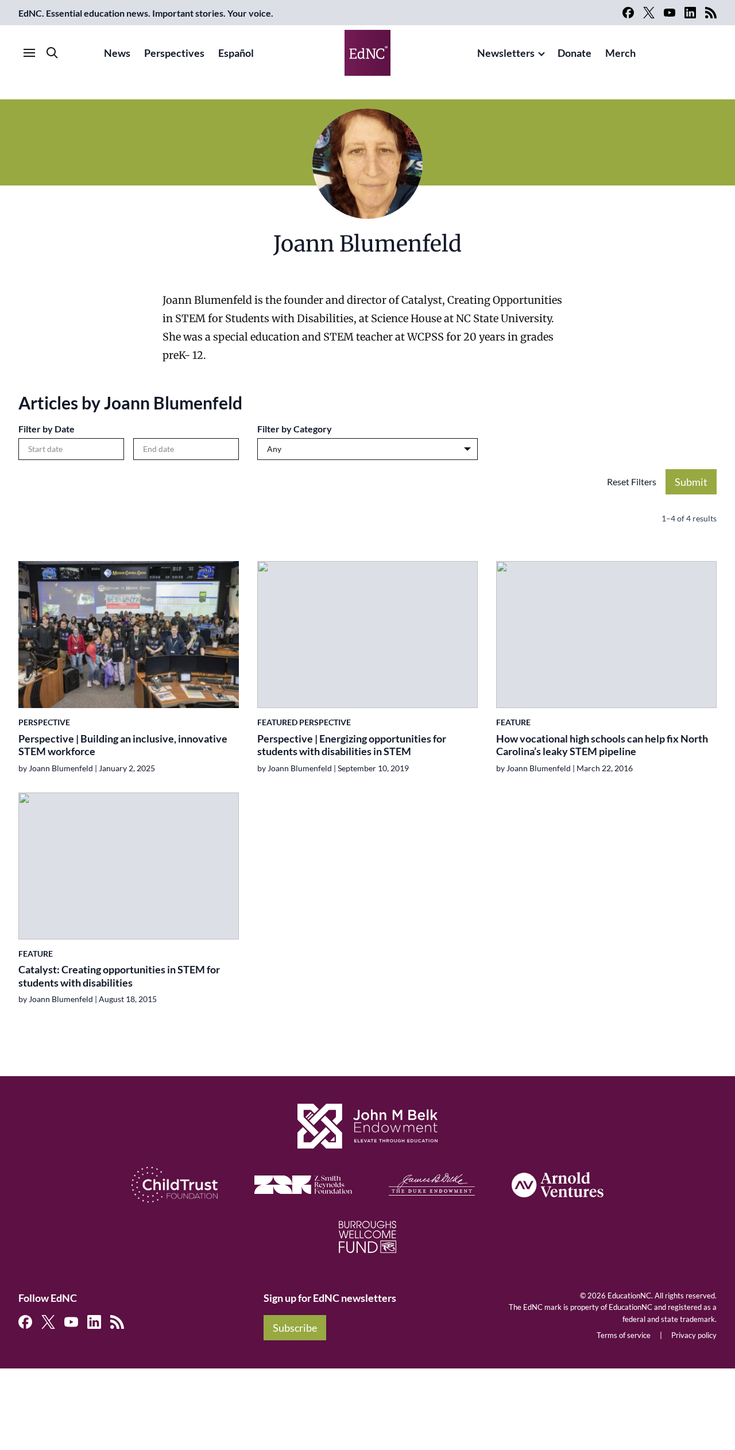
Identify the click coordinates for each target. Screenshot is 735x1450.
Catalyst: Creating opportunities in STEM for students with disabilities (119, 976)
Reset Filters (631, 481)
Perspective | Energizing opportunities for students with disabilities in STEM (351, 745)
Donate (574, 53)
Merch (620, 53)
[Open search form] (52, 53)
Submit (691, 481)
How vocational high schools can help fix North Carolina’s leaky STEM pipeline (602, 745)
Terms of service (624, 1335)
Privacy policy (694, 1335)
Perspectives (174, 53)
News (117, 53)
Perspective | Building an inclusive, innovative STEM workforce (122, 745)
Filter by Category (294, 428)
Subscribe (295, 1327)
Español (236, 53)
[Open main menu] (29, 53)
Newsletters (506, 53)
